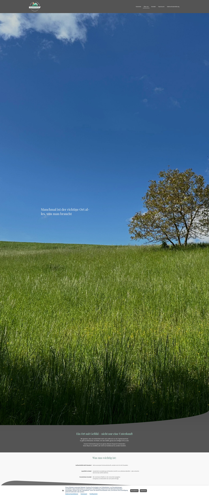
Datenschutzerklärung (71, 494)
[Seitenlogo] (34, 6)
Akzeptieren (134, 490)
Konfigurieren (93, 494)
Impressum (84, 494)
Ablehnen (143, 490)
